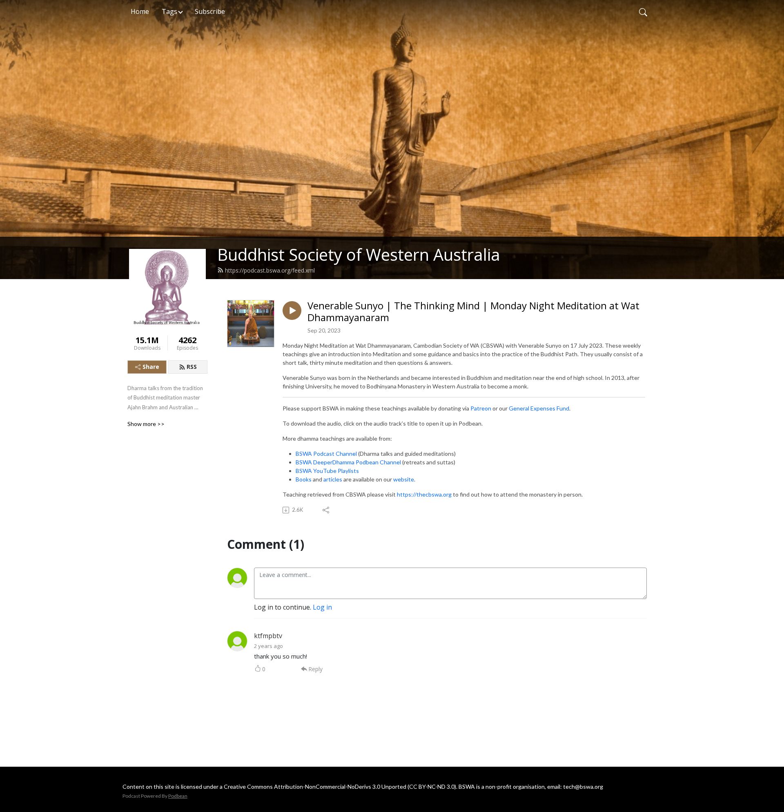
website (403, 479)
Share (151, 367)
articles (332, 479)
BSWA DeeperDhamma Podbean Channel (348, 462)
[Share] (326, 510)
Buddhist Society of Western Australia (358, 254)
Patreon (480, 408)
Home (140, 11)
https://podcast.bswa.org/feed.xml (270, 270)
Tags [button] (169, 11)
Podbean (177, 796)
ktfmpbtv (268, 635)
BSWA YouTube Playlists (327, 470)
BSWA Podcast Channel (326, 453)
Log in (322, 607)
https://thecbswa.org (424, 494)
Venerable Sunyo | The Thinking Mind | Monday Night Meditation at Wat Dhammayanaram (473, 312)
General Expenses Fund (539, 408)
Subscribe (210, 11)
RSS (192, 367)
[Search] (643, 11)
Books (304, 479)
